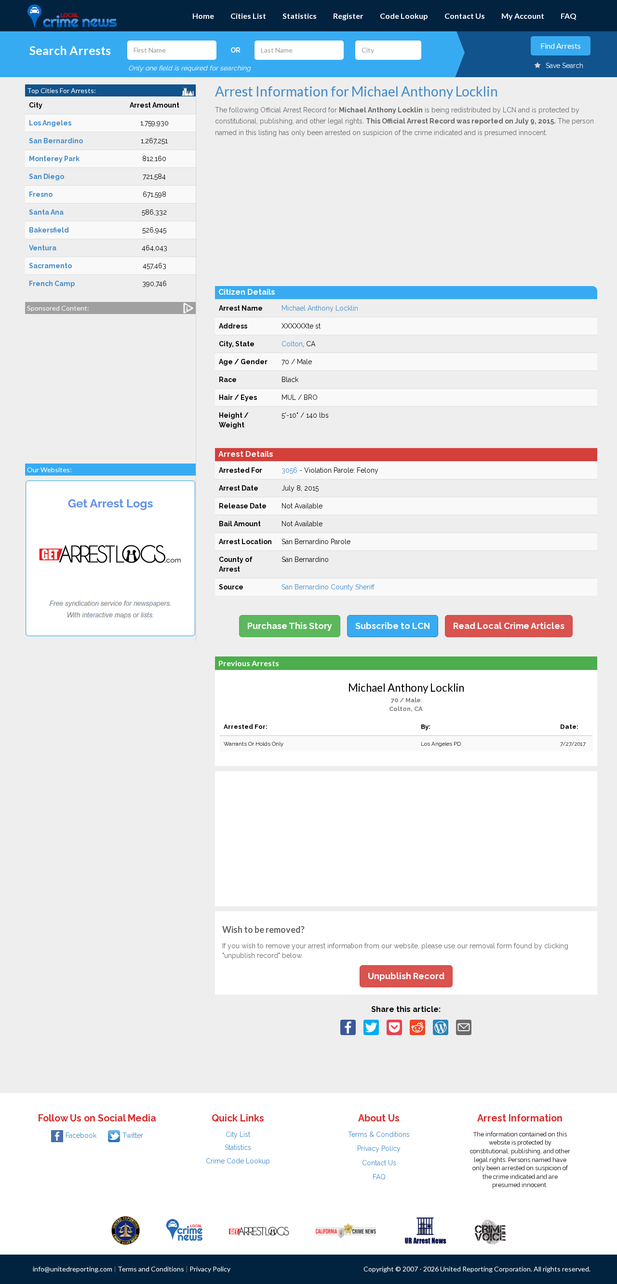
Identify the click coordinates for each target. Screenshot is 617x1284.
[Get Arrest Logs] (258, 1230)
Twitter (132, 1135)
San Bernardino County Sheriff (328, 587)
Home (203, 15)
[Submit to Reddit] (417, 1027)
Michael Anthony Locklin (320, 308)
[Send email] (463, 1027)
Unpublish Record (406, 976)
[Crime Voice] (490, 1230)
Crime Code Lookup (238, 1161)
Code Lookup (404, 15)
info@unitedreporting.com (72, 1269)
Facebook (81, 1135)
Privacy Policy (379, 1148)
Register (348, 15)
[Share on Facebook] (348, 1027)
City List (238, 1134)
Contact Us (464, 15)
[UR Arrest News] (425, 1230)
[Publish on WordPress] (440, 1027)
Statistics (299, 15)
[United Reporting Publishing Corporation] (125, 1230)
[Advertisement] (110, 383)
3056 (289, 470)
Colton (292, 344)
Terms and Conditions (151, 1269)
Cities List (248, 15)
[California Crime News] (345, 1230)
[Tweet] (371, 1027)
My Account (522, 15)
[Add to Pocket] (394, 1027)
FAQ (569, 15)
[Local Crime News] (184, 1230)
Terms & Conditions (379, 1134)
